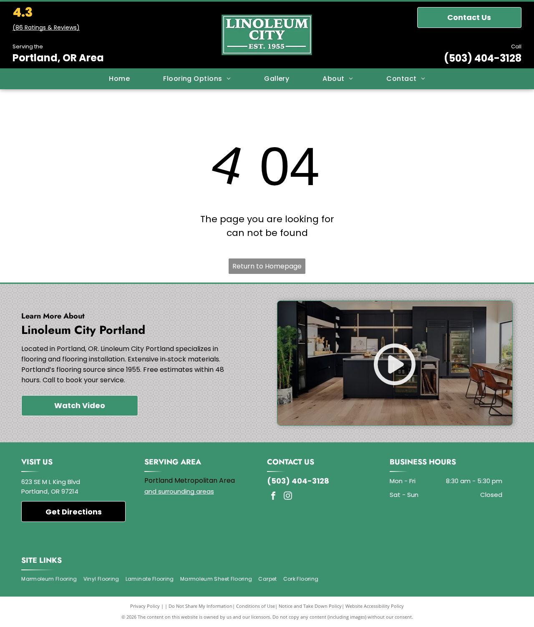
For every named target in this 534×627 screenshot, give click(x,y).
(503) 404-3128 (482, 58)
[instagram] (288, 496)
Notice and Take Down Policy (310, 606)
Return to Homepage (267, 266)
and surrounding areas (179, 491)
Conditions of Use (255, 606)
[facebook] (273, 496)
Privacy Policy (145, 606)
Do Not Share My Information (200, 606)
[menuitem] (119, 79)
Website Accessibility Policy (374, 606)
